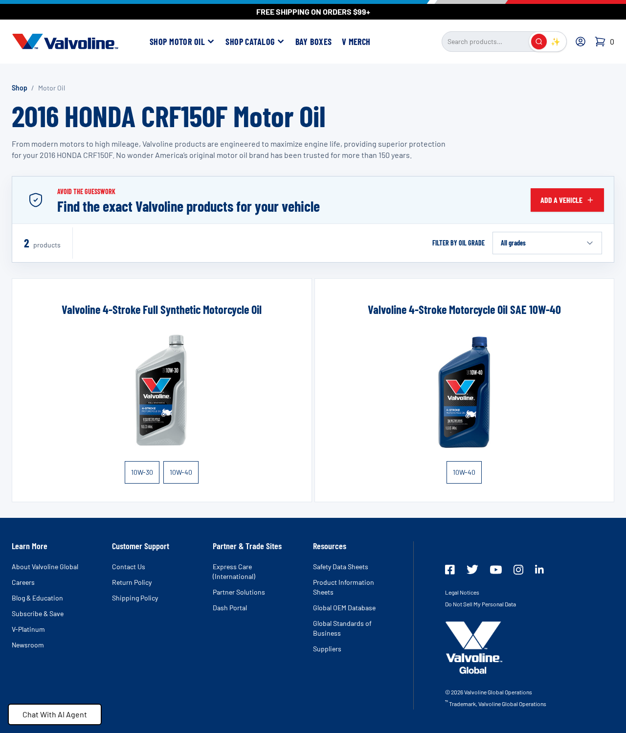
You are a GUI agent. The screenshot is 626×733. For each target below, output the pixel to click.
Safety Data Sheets (340, 566)
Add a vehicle (561, 199)
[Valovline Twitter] (472, 569)
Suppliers (327, 648)
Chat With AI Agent (54, 714)
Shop (19, 88)
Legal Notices (462, 592)
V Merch (356, 41)
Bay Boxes (313, 41)
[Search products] (539, 41)
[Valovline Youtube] (496, 570)
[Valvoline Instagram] (518, 570)
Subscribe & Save (38, 613)
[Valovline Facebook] (450, 570)
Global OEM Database (344, 607)
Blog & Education (37, 598)
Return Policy (132, 582)
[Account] (580, 41)
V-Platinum (28, 629)
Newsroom (28, 645)
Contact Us (128, 566)
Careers (23, 582)
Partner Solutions (239, 592)
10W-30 (142, 472)
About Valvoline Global (45, 566)
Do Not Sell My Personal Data (480, 603)
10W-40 (181, 472)
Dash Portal (230, 607)
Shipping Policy (135, 598)
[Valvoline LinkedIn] (539, 569)
